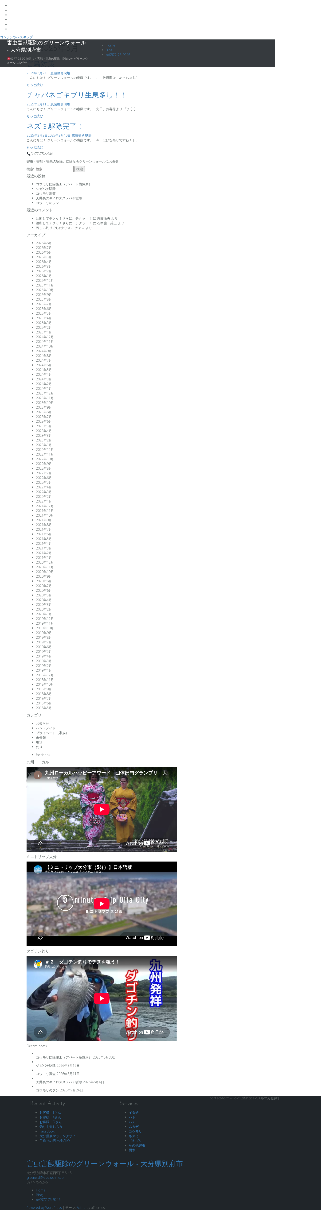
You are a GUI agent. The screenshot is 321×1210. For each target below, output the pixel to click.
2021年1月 (44, 557)
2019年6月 (44, 647)
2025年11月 (45, 285)
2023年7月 (44, 416)
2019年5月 (44, 651)
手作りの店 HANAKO (54, 1140)
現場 (67, 73)
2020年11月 (45, 567)
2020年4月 (44, 600)
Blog (109, 50)
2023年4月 (44, 431)
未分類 (41, 737)
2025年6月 (44, 308)
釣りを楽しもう (51, 1126)
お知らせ (42, 723)
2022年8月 (44, 468)
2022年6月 (44, 477)
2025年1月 (44, 332)
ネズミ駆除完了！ (55, 127)
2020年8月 (44, 581)
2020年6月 (44, 590)
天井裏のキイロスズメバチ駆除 (59, 198)
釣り (39, 747)
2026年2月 (44, 271)
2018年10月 (45, 684)
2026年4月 (44, 261)
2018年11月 (45, 679)
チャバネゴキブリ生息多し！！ (77, 95)
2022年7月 (44, 473)
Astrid (81, 1207)
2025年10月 (45, 290)
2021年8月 (44, 524)
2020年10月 (45, 571)
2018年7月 (44, 698)
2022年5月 (44, 482)
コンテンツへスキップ (16, 37)
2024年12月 (45, 337)
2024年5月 (44, 369)
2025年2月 (44, 327)
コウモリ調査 (46, 193)
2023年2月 (44, 440)
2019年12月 (45, 618)
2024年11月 (45, 341)
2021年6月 (44, 534)
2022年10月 (45, 459)
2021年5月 (44, 539)
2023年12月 (45, 393)
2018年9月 (44, 689)
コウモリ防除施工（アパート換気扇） (64, 184)
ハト (132, 1117)
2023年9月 (44, 407)
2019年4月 (44, 656)
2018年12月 (45, 675)
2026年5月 (44, 257)
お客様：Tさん (50, 1112)
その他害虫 (137, 1145)
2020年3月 (44, 604)
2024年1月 (44, 388)
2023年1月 (44, 445)
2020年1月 (44, 614)
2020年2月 (44, 609)
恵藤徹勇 (57, 73)
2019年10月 (45, 628)
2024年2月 (44, 384)
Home (110, 45)
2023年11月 (45, 398)
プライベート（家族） (52, 733)
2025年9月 (44, 294)
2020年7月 (44, 586)
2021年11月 (45, 510)
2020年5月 (44, 595)
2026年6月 (44, 252)
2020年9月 (44, 576)
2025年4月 (44, 318)
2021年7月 (44, 529)
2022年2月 (44, 496)
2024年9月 (44, 351)
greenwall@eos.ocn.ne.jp (45, 1177)
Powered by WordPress (44, 1207)
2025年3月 (44, 323)
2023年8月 (44, 412)
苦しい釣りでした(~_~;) (53, 227)
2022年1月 (44, 501)
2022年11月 (45, 454)
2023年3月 (44, 435)
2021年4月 (44, 543)
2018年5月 (44, 708)
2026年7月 (44, 247)
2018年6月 (44, 703)
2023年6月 (44, 421)
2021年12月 (45, 506)
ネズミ (134, 1136)
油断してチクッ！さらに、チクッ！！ (64, 218)
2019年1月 (44, 670)
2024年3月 (44, 379)
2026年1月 (44, 276)
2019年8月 (44, 637)
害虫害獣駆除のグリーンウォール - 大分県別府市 (105, 1164)
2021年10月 (45, 515)
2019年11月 (45, 623)
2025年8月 (44, 299)
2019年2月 (44, 665)
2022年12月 (45, 449)
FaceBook (47, 1131)
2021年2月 (44, 553)
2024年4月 (44, 374)
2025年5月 (44, 313)
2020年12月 (45, 562)
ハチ (132, 1122)
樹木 (132, 1150)
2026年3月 (44, 266)
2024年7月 (44, 360)
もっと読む (35, 84)
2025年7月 (44, 304)
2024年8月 (44, 355)
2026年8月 (44, 243)
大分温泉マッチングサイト (59, 1136)
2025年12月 (45, 280)
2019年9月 (44, 632)
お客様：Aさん (50, 1117)
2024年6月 (44, 365)
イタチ (134, 1112)
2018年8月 (44, 694)
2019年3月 (44, 661)
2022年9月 (44, 463)
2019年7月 (44, 642)
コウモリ (135, 1131)
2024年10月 (45, 346)
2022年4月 (44, 487)
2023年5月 (44, 426)
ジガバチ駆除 (46, 188)
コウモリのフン (47, 203)
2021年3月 (44, 548)
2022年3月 (44, 492)
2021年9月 (44, 520)
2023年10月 (45, 402)
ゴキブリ (135, 1140)
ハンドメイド (46, 728)
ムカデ (134, 1126)
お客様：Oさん (50, 1122)
